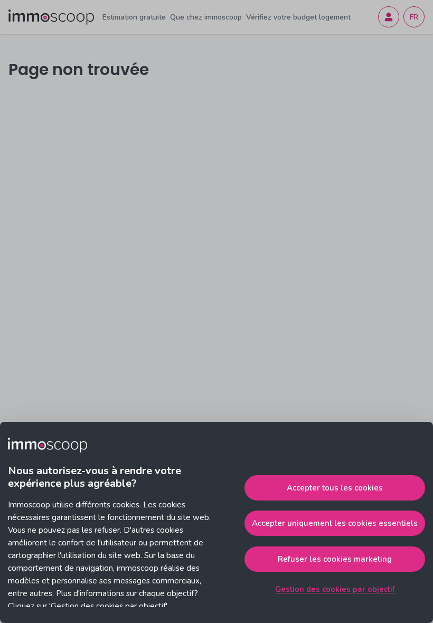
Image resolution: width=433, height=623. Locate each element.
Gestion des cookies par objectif (335, 589)
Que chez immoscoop (206, 17)
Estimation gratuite (134, 17)
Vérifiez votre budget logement (298, 17)
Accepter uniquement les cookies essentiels (335, 523)
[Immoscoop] (51, 17)
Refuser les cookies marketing (335, 559)
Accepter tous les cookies (335, 488)
